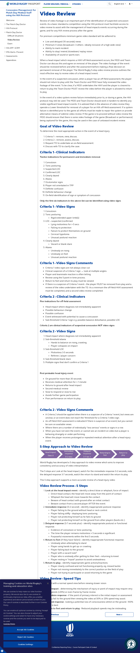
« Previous (54, 614)
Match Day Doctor (14, 32)
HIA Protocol (12, 28)
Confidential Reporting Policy (62, 647)
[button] (120, 4)
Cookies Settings (3, 649)
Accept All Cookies (25, 629)
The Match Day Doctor (16, 24)
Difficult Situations (16, 36)
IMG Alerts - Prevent (15, 52)
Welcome (10, 20)
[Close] (48, 583)
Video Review (14, 39)
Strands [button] (76, 4)
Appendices (11, 60)
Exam (10, 43)
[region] (25, 616)
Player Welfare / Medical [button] (56, 4)
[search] (109, 4)
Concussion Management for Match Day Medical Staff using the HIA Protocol (21, 13)
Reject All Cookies (26, 637)
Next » (119, 614)
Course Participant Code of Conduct (85, 647)
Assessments (12, 56)
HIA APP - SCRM (13, 48)
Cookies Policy (9, 624)
